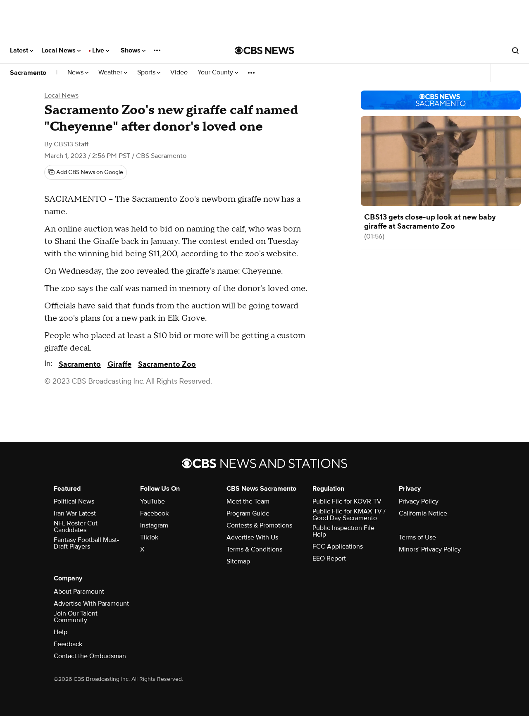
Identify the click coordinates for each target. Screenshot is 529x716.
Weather (111, 72)
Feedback (68, 644)
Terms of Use (417, 537)
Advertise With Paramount (91, 603)
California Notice (423, 513)
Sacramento (28, 73)
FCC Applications (337, 546)
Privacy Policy (418, 501)
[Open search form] (515, 50)
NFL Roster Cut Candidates (76, 526)
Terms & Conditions (254, 549)
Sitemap (238, 561)
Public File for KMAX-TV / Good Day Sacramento (349, 514)
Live (99, 50)
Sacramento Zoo (167, 364)
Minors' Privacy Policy (430, 549)
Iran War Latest (75, 513)
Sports (147, 72)
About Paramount (79, 591)
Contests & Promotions (259, 525)
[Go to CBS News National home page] (264, 50)
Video (179, 72)
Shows (131, 50)
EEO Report (329, 558)
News (76, 72)
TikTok (149, 537)
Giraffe (119, 364)
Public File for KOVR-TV (346, 501)
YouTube (152, 501)
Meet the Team (247, 501)
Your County (216, 72)
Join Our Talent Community (76, 616)
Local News (59, 50)
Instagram (154, 525)
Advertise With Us (252, 537)
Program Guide (247, 513)
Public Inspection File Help (343, 531)
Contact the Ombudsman (90, 656)
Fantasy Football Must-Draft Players (86, 543)
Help (60, 632)
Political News (74, 501)
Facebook (154, 513)
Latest (20, 50)
